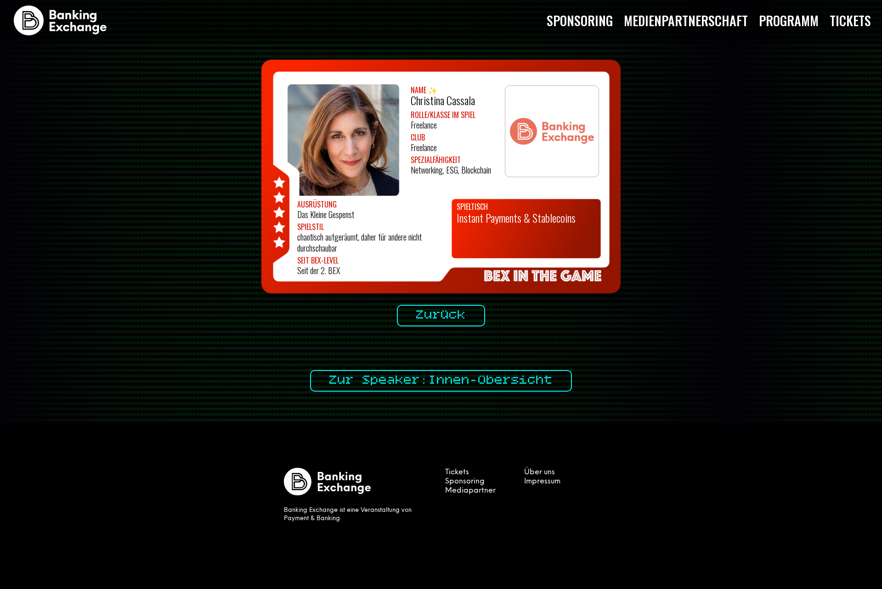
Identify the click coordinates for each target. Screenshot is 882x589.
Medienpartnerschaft (686, 20)
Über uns (539, 472)
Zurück (441, 315)
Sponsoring (580, 20)
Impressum (542, 481)
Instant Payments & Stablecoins (516, 217)
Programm (789, 20)
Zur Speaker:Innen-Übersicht (441, 380)
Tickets (850, 20)
